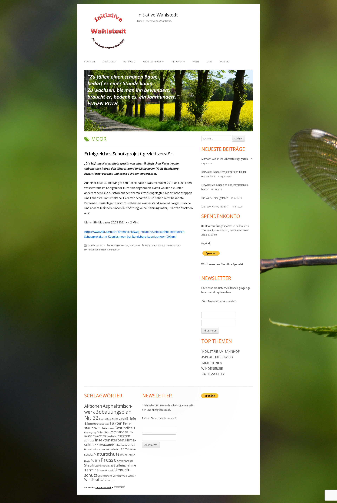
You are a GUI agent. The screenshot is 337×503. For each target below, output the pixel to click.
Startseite (89, 61)
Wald (124, 475)
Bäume (89, 423)
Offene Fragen (127, 454)
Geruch (99, 428)
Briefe (131, 418)
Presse (196, 61)
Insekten (111, 436)
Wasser (132, 475)
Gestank (109, 428)
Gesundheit (124, 427)
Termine (91, 470)
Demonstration (102, 424)
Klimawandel (106, 445)
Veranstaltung (105, 475)
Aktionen (177, 61)
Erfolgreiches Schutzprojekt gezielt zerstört (129, 153)
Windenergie (212, 368)
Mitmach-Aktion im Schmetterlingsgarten (224, 158)
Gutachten (103, 432)
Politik (95, 460)
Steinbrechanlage (104, 465)
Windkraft (92, 479)
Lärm (123, 448)
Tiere (102, 470)
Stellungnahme (125, 465)
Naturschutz (158, 245)
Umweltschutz (173, 245)
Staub (89, 465)
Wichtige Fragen (152, 61)
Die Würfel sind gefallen (214, 198)
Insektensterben (109, 439)
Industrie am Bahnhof (220, 351)
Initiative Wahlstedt (157, 15)
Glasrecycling (90, 432)
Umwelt (109, 470)
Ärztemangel (107, 480)
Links (209, 61)
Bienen (102, 419)
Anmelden (119, 488)
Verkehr (117, 475)
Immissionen (211, 363)
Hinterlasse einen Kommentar (104, 249)
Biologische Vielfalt (116, 418)
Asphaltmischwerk (217, 357)
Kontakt (225, 61)
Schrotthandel (125, 460)
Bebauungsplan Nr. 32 (107, 414)
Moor (148, 245)
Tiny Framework (103, 488)
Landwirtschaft (109, 449)
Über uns (108, 61)
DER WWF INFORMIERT (215, 206)
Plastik (87, 461)
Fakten (116, 423)
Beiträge (128, 61)
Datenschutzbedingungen (232, 288)
